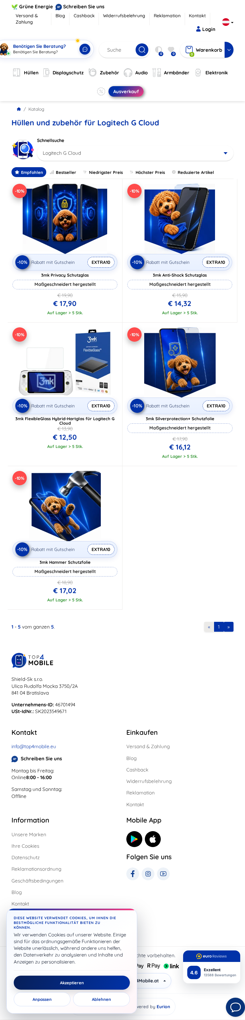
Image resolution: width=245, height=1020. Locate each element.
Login (208, 29)
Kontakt (197, 16)
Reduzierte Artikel (196, 172)
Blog (60, 16)
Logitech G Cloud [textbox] (62, 153)
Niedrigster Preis (106, 172)
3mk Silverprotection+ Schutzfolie (180, 418)
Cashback (84, 16)
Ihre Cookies (25, 846)
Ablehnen (101, 999)
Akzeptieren (72, 982)
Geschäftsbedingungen (37, 881)
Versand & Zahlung (27, 19)
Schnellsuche (50, 140)
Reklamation (167, 16)
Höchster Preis (150, 172)
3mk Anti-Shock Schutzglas (180, 275)
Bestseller (66, 172)
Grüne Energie (36, 7)
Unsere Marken (28, 834)
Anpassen (42, 999)
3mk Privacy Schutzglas (65, 275)
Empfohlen (32, 172)
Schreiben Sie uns (83, 7)
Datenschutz (25, 857)
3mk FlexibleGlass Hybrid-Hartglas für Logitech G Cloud (65, 421)
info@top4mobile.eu (33, 746)
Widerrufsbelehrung (124, 16)
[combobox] (135, 153)
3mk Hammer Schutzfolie (65, 562)
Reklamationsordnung (36, 869)
